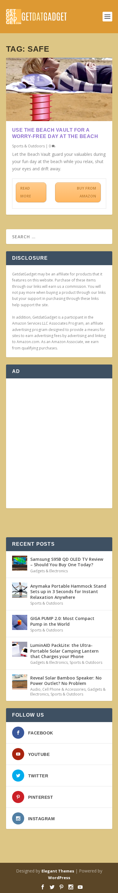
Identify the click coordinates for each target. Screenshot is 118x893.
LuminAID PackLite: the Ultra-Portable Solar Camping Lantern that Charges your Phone (64, 650)
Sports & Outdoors (28, 146)
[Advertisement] (59, 443)
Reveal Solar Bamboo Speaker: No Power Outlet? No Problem (66, 680)
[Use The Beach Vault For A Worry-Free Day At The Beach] (59, 89)
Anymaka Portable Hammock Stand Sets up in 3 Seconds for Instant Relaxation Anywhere (68, 591)
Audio (35, 689)
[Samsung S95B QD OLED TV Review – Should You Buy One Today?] (19, 563)
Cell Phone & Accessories (64, 689)
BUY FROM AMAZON (86, 192)
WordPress (59, 877)
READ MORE (25, 192)
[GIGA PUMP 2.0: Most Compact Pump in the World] (19, 622)
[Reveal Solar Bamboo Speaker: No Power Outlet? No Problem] (19, 681)
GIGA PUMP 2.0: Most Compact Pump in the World (62, 621)
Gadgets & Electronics (49, 570)
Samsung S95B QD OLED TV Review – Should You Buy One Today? (66, 561)
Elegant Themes (57, 871)
